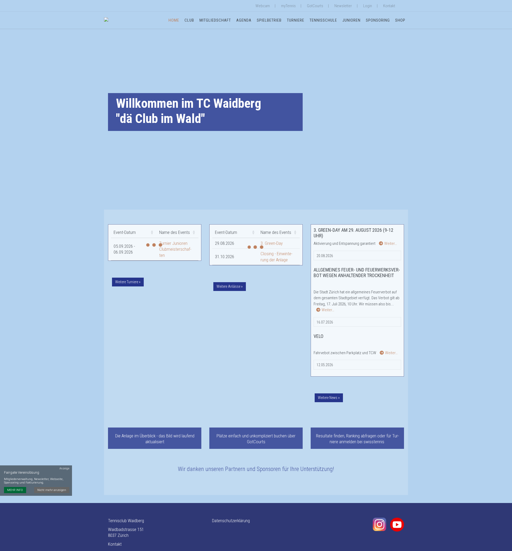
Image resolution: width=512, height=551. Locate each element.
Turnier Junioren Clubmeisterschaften (175, 249)
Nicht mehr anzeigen (51, 490)
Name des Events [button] (174, 232)
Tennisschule (323, 20)
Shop (400, 20)
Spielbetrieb (269, 20)
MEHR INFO (15, 490)
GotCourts (315, 5)
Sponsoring (378, 20)
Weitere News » (329, 398)
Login (367, 5)
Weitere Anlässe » (230, 286)
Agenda (243, 20)
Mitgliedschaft (215, 20)
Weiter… (390, 243)
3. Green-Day (272, 243)
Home (174, 20)
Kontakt (389, 5)
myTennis (288, 5)
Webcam (262, 5)
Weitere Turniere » (128, 282)
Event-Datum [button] (125, 232)
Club (189, 20)
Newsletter (343, 5)
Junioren (351, 20)
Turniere (295, 20)
